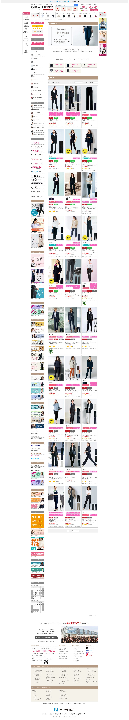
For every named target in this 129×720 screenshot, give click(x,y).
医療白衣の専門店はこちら (37, 572)
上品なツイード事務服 (36, 351)
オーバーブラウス (63, 677)
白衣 (34, 694)
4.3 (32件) (91, 298)
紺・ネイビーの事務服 (36, 445)
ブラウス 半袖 (63, 670)
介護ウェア (36, 697)
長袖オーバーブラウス (65, 680)
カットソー (49, 684)
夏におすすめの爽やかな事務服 (37, 393)
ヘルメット (49, 699)
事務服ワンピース (90, 668)
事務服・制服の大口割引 (36, 528)
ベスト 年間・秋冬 (50, 671)
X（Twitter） (91, 648)
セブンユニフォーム (64, 696)
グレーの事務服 (35, 450)
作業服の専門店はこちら (36, 566)
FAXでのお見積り (64, 653)
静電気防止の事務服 (35, 436)
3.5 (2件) (74, 394)
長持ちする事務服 (35, 428)
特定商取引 (76, 655)
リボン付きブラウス (64, 674)
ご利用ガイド (76, 648)
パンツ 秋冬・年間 (77, 682)
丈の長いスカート (35, 283)
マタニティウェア (37, 682)
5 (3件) (73, 168)
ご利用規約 (76, 661)
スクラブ (48, 693)
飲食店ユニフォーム (37, 698)
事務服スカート (77, 668)
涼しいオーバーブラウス (36, 380)
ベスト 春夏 (49, 670)
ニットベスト (49, 673)
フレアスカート (77, 673)
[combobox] (64, 5)
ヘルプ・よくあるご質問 (79, 653)
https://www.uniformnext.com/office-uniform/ (43, 658)
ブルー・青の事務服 (35, 458)
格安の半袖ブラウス (35, 315)
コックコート (49, 697)
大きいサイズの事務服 (38, 673)
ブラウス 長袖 (63, 673)
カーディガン (49, 682)
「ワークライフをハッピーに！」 (57, 1)
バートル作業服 (63, 691)
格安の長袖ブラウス (35, 486)
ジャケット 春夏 (50, 676)
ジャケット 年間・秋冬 (51, 677)
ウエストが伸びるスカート (37, 298)
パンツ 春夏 (76, 681)
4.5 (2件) (74, 438)
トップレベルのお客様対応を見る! (45, 637)
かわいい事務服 (36, 674)
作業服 (35, 691)
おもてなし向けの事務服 (36, 326)
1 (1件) (73, 481)
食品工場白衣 (36, 699)
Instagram (90, 652)
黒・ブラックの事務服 (36, 448)
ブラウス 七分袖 (64, 671)
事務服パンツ (76, 680)
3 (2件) (90, 481)
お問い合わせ (94, 10)
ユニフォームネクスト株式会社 (47, 641)
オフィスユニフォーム (45, 629)
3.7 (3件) (90, 394)
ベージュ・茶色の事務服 (36, 453)
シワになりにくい (37, 678)
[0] (102, 17)
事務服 (35, 695)
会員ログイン (76, 658)
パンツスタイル (34, 217)
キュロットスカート (77, 678)
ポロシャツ (62, 683)
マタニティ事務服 (35, 370)
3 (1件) (73, 524)
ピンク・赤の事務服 (35, 455)
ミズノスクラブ (63, 694)
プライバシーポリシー (78, 651)
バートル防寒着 (63, 693)
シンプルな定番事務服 (36, 345)
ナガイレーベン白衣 (64, 695)
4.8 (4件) (57, 481)
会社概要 (75, 649)
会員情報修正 (76, 660)
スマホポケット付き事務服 (37, 438)
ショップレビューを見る (37, 34)
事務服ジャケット (50, 674)
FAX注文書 (62, 649)
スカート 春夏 (76, 670)
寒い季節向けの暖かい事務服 (37, 502)
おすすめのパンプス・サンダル (37, 360)
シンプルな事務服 (37, 671)
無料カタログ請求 (64, 658)
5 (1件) (90, 125)
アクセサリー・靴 (90, 677)
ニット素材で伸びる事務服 (37, 232)
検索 (75, 5)
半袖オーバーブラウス (65, 678)
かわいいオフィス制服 (36, 332)
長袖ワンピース (90, 674)
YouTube (90, 655)
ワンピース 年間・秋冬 (92, 671)
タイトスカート (77, 675)
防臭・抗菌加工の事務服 (36, 416)
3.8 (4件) (57, 125)
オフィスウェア (36, 668)
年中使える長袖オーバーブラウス (38, 508)
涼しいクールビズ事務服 (36, 399)
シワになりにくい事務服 (36, 422)
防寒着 (35, 693)
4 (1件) (73, 125)
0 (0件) (57, 168)
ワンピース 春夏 (90, 670)
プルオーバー (63, 681)
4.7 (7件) (57, 346)
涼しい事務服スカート (36, 387)
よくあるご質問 (34, 535)
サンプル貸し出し (35, 550)
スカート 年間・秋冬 (78, 671)
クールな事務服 (36, 675)
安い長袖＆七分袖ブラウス (37, 309)
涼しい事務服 (36, 679)
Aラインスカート (77, 674)
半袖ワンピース (90, 673)
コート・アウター (90, 679)
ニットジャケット (50, 680)
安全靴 (48, 698)
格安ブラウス (63, 675)
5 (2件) (73, 346)
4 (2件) (90, 524)
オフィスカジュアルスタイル (37, 247)
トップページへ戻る (78, 656)
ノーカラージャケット (51, 678)
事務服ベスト (49, 668)
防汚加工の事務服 (35, 433)
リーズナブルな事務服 (38, 670)
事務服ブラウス (63, 668)
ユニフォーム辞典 (63, 698)
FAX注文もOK (34, 556)
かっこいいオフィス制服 (36, 338)
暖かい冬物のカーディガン (37, 496)
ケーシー (48, 694)
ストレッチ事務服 (35, 431)
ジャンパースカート (91, 675)
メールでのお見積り (64, 651)
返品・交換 (62, 655)
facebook (90, 650)
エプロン (48, 695)
